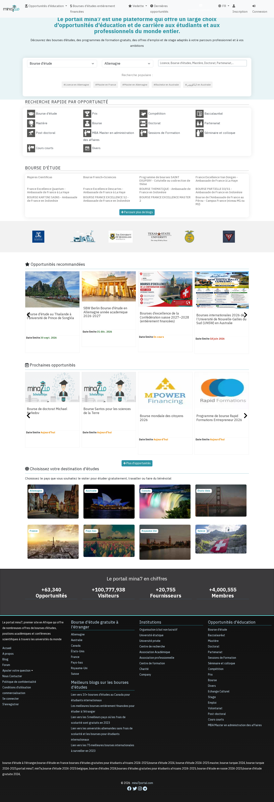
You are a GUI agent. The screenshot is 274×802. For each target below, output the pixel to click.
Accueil (6, 648)
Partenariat (215, 652)
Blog (5, 659)
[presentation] (28, 315)
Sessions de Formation (222, 658)
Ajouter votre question (16, 671)
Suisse (75, 674)
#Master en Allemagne (134, 85)
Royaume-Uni (79, 668)
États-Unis (77, 651)
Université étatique (151, 635)
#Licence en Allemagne (76, 85)
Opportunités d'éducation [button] (46, 6)
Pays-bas (77, 663)
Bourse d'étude (217, 630)
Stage (212, 697)
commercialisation (201, 10)
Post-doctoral (217, 714)
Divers (212, 686)
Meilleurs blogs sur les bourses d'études (100, 684)
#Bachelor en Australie (166, 85)
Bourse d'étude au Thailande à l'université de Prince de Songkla (50, 316)
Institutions (150, 622)
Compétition (215, 669)
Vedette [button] (138, 6)
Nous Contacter (12, 676)
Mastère (213, 641)
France (75, 657)
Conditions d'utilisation (16, 687)
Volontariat (215, 708)
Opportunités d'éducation (232, 622)
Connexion (259, 11)
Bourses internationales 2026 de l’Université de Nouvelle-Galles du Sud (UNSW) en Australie (221, 319)
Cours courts (216, 720)
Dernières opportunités (159, 9)
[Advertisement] (137, 793)
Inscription (240, 11)
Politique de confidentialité (19, 682)
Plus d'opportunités (138, 463)
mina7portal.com (142, 783)
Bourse (212, 680)
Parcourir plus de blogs (138, 212)
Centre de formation (152, 663)
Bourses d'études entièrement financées (92, 9)
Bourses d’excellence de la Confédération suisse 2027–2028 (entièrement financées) (164, 317)
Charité (144, 669)
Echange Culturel (218, 691)
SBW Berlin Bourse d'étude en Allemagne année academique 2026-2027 (105, 312)
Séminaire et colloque (221, 663)
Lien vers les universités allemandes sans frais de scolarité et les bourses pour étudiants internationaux (102, 734)
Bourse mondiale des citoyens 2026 (161, 418)
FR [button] (223, 6)
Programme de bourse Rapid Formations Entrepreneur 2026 (219, 418)
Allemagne (78, 634)
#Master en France (105, 85)
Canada (76, 646)
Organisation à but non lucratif (158, 630)
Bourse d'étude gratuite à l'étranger (94, 624)
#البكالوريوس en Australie (198, 85)
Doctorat (213, 646)
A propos (8, 654)
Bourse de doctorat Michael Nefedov (47, 411)
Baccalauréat (216, 635)
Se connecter (10, 699)
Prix (210, 675)
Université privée (149, 641)
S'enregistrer (10, 704)
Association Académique (154, 652)
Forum (6, 665)
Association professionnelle (156, 658)
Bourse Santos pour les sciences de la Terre (107, 411)
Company (145, 675)
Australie (76, 640)
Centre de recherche (152, 646)
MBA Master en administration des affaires (235, 725)
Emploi (212, 703)
